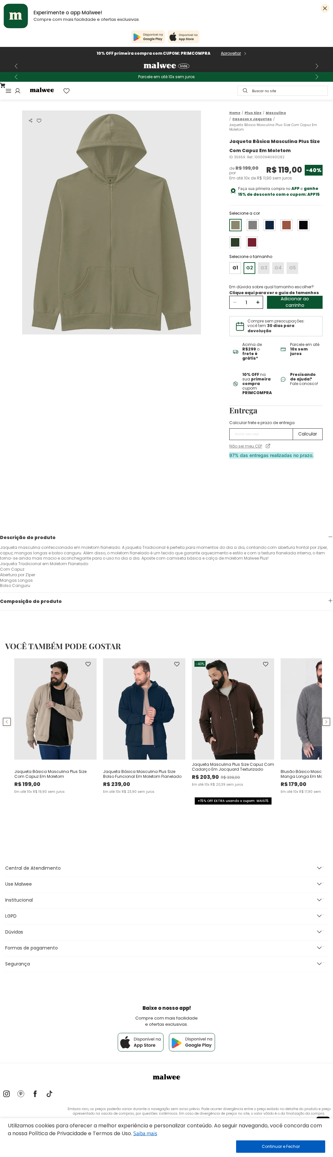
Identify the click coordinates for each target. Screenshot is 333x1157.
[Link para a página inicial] (234, 113)
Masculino (276, 113)
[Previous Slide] (16, 66)
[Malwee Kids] (166, 66)
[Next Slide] (316, 66)
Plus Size (253, 113)
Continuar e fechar (280, 1146)
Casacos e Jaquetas (252, 119)
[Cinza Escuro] (252, 225)
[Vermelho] (252, 242)
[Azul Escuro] (269, 225)
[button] (30, 120)
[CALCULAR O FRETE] (308, 434)
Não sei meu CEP (245, 446)
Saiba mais (145, 1133)
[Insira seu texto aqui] (6, 1094)
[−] (235, 302)
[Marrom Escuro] (286, 225)
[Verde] (235, 242)
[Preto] (303, 225)
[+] (258, 302)
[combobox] (282, 91)
